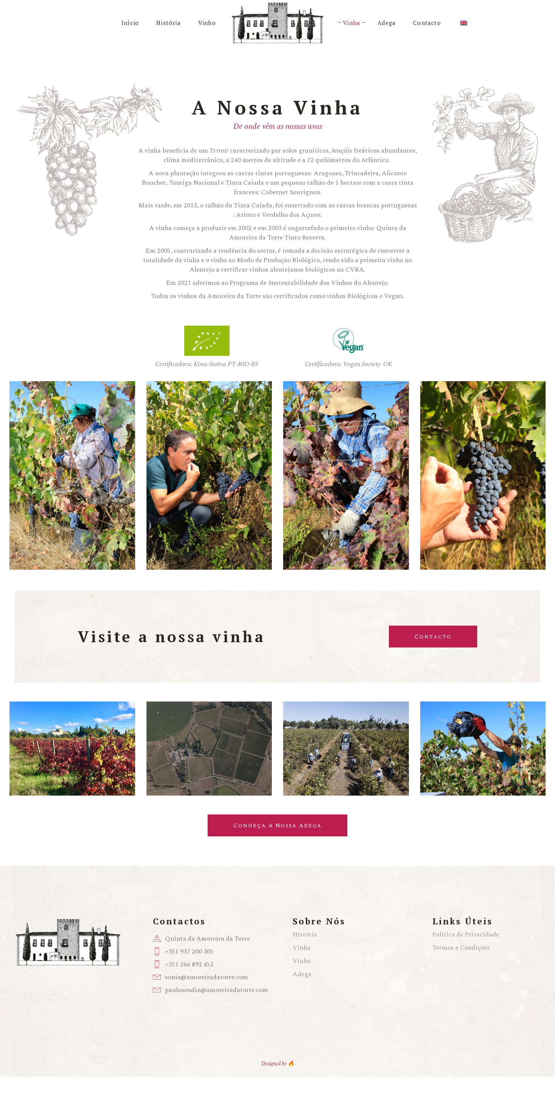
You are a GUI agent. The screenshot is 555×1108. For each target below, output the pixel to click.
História (305, 935)
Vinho (302, 961)
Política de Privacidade (465, 935)
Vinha (302, 948)
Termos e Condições (461, 948)
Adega (302, 974)
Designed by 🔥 (277, 1064)
